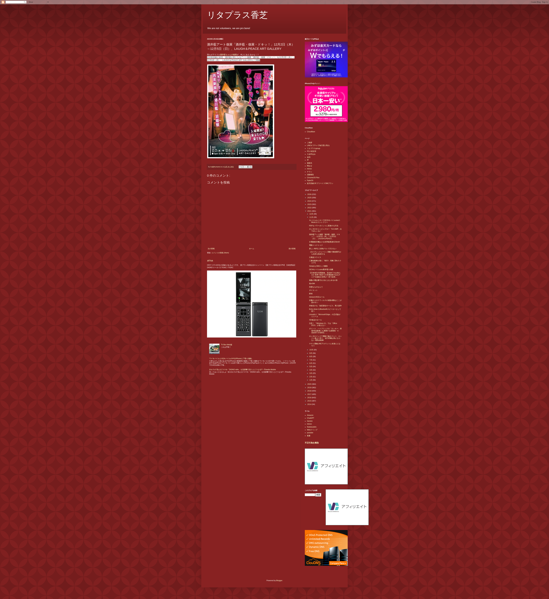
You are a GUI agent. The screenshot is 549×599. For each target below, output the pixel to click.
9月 (311, 353)
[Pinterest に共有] (250, 166)
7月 (311, 360)
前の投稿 (292, 249)
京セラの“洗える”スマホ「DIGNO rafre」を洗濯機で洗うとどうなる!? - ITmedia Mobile (242, 370)
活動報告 (310, 175)
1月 (311, 380)
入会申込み (311, 154)
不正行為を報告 (312, 443)
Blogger (279, 581)
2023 (309, 204)
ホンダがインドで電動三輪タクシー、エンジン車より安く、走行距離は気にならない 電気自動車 (325, 338)
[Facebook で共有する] (248, 166)
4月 (311, 370)
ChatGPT (310, 418)
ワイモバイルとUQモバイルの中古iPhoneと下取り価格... (231, 359)
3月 (311, 373)
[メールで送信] (240, 166)
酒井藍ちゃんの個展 (228, 55)
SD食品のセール (315, 320)
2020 (309, 384)
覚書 (308, 436)
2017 (309, 394)
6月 (311, 363)
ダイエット (313, 290)
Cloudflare (311, 132)
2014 (309, 404)
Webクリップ (312, 430)
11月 (311, 217)
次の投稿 (211, 249)
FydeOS (310, 180)
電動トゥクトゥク (316, 245)
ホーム (251, 249)
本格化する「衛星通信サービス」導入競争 (325, 306)
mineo (309, 169)
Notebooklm (311, 427)
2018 (309, 391)
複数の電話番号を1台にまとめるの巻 (323, 280)
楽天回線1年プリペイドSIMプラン (320, 183)
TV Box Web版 (226, 345)
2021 (309, 211)
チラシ (309, 172)
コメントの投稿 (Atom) (220, 253)
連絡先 (309, 163)
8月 (311, 357)
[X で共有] (245, 166)
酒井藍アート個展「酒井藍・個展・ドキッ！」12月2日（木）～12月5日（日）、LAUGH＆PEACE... (324, 236)
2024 (309, 201)
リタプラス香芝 (237, 14)
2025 (309, 198)
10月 (311, 350)
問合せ (309, 166)
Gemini (310, 421)
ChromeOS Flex (313, 178)
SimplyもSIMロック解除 (318, 266)
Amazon (310, 415)
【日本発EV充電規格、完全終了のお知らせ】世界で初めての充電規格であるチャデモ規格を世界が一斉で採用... (325, 275)
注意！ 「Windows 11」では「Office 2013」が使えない (323, 324)
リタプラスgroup (313, 148)
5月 (311, 367)
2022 (309, 208)
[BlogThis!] (242, 166)
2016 (309, 398)
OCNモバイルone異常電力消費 (321, 270)
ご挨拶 (309, 143)
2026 (309, 194)
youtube (310, 433)
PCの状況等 (311, 151)
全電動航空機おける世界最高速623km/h (324, 242)
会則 (308, 157)
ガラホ (210, 260)
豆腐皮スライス (315, 257)
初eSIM (312, 284)
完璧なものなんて (316, 287)
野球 (311, 294)
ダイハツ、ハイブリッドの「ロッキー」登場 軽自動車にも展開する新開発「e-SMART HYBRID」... (325, 331)
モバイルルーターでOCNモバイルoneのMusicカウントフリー (324, 221)
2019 (309, 388)
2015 (309, 401)
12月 (311, 214)
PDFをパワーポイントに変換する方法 (323, 226)
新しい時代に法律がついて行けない (323, 249)
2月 (311, 377)
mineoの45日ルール (317, 297)
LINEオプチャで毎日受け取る (318, 145)
